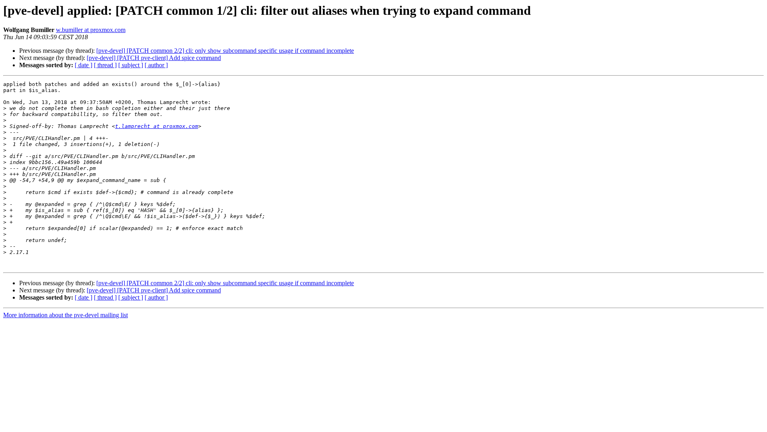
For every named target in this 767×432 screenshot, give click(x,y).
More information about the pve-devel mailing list (65, 315)
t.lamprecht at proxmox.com (156, 126)
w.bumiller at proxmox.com (90, 29)
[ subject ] (130, 65)
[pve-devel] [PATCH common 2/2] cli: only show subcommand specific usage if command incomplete (225, 50)
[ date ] (83, 65)
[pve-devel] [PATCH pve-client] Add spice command (154, 57)
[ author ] (156, 65)
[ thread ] (105, 65)
